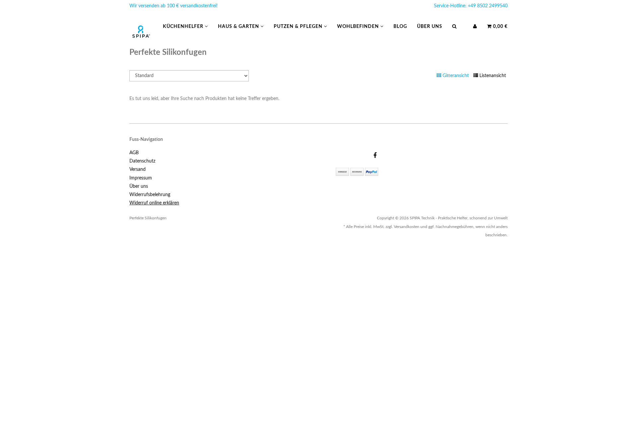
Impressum (140, 178)
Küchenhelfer (184, 26)
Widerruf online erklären (154, 203)
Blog (400, 26)
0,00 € (500, 26)
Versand (137, 169)
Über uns (429, 26)
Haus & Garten (239, 26)
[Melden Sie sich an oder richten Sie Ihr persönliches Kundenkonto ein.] (475, 26)
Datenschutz (142, 161)
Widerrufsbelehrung (149, 194)
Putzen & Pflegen (299, 26)
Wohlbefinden (358, 26)
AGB (134, 153)
